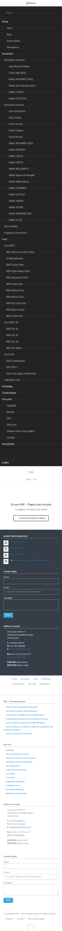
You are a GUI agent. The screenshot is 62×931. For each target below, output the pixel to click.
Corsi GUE (9, 354)
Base (9, 35)
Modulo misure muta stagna (20, 431)
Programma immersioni (15, 233)
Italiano (28, 479)
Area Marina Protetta (19, 66)
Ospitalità (11, 406)
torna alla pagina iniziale (32, 518)
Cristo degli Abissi (17, 73)
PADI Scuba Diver (15, 265)
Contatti (11, 438)
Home (5, 22)
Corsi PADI (9, 246)
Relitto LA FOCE (17, 195)
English (5, 463)
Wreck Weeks (11, 226)
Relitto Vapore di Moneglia (21, 175)
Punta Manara (16, 137)
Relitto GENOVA (17, 150)
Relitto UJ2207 (16, 92)
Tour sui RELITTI (17, 542)
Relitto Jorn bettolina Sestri (22, 86)
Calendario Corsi (12, 380)
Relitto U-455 (15, 220)
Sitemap (8, 919)
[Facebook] (24, 453)
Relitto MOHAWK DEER (21, 79)
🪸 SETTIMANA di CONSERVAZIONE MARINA (30, 560)
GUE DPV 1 (11, 367)
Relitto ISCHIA (16, 207)
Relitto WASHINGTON (20, 214)
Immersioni (7, 54)
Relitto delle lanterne (19, 182)
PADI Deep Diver (14, 284)
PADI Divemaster (14, 316)
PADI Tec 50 (12, 342)
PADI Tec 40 (12, 329)
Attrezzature (13, 47)
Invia (8, 615)
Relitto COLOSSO (17, 99)
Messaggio (8, 598)
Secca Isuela (15, 118)
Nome (8, 577)
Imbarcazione (13, 41)
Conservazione (9, 393)
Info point (7, 399)
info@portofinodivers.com (20, 649)
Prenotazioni (8, 444)
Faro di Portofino (17, 111)
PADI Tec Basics (14, 348)
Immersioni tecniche (14, 105)
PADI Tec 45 (12, 335)
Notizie (10, 412)
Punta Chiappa (16, 130)
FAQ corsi (11, 425)
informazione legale (36, 919)
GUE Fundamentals (15, 361)
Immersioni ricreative (14, 60)
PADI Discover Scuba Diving (20, 252)
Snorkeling (7, 386)
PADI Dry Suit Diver (16, 303)
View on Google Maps (16, 657)
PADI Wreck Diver (15, 290)
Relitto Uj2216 (16, 156)
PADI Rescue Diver (15, 310)
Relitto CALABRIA (17, 188)
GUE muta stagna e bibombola (21, 374)
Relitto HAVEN (16, 201)
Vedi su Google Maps (16, 835)
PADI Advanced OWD (17, 278)
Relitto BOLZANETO (19, 169)
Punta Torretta (16, 124)
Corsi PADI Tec (11, 322)
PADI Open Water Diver (18, 271)
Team (9, 28)
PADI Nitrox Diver (15, 297)
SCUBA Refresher (14, 259)
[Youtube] (31, 453)
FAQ (9, 418)
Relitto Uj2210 (16, 162)
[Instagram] (38, 453)
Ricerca (55, 13)
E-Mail (8, 587)
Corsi (4, 239)
